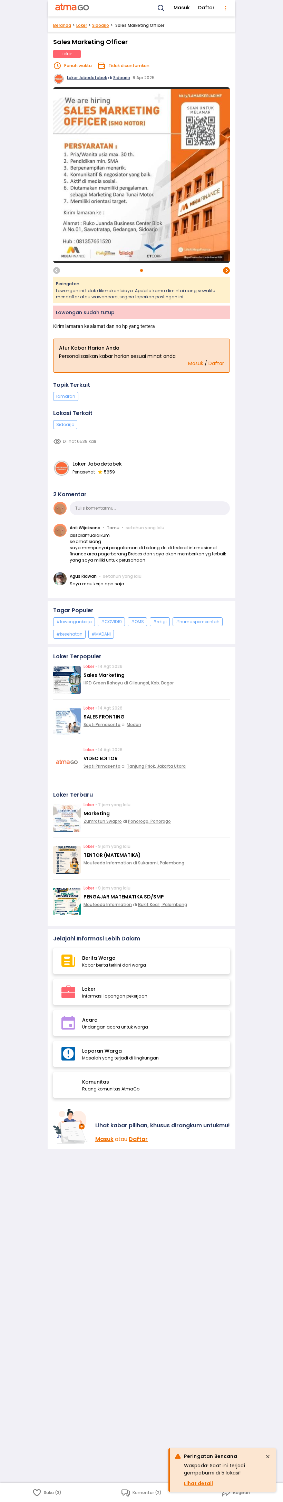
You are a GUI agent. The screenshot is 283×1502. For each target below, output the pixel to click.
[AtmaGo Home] (72, 8)
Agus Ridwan (83, 576)
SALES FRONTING (104, 716)
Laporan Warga (102, 1050)
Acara (90, 1019)
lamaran (65, 396)
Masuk (182, 7)
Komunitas (95, 1081)
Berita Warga (99, 958)
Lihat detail (198, 1483)
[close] (268, 1456)
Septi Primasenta (102, 724)
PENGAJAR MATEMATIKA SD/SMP (124, 896)
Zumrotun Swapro (103, 821)
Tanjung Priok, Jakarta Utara (156, 766)
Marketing (97, 813)
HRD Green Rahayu (103, 683)
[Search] (161, 8)
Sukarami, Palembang (161, 863)
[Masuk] (71, 1126)
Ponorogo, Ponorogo (149, 821)
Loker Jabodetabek (87, 78)
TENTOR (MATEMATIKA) (112, 855)
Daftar (206, 7)
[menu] (226, 8)
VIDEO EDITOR (101, 758)
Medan (134, 724)
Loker (81, 25)
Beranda (62, 25)
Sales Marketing (104, 675)
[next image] (226, 270)
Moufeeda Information (108, 863)
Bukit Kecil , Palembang (162, 904)
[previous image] (56, 270)
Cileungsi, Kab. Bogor (151, 683)
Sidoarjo (100, 25)
